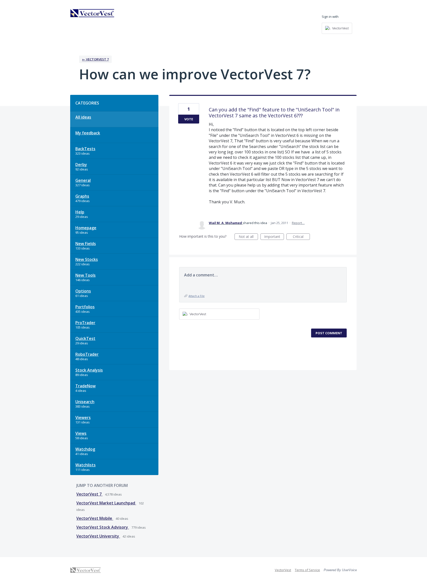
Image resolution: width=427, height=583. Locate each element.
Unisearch (84, 401)
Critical (301, 237)
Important (274, 237)
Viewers (83, 417)
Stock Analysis (89, 370)
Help (79, 212)
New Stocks (86, 259)
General (83, 180)
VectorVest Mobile (94, 518)
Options (83, 291)
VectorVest (283, 570)
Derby (81, 164)
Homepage (85, 227)
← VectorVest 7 (95, 59)
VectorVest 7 (89, 494)
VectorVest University (98, 536)
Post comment (329, 333)
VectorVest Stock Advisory (102, 527)
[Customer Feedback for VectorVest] (92, 13)
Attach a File (197, 296)
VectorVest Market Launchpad (106, 503)
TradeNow (85, 386)
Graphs (82, 196)
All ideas (83, 117)
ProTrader (85, 322)
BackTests (85, 148)
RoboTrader (87, 354)
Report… (298, 223)
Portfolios (85, 307)
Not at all (248, 237)
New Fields (85, 243)
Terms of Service (307, 570)
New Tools (85, 275)
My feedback (87, 133)
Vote (188, 119)
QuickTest (85, 338)
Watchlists (85, 465)
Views (80, 433)
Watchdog (85, 449)
